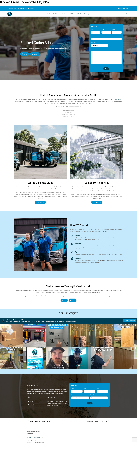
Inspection (77, 235)
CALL (25, 54)
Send (106, 68)
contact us (118, 99)
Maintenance (78, 243)
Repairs (77, 252)
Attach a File (93, 42)
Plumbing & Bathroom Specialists (34, 437)
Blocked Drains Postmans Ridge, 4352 (40, 421)
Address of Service (75, 394)
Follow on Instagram (130, 320)
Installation (78, 258)
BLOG (71, 14)
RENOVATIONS (63, 14)
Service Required (94, 35)
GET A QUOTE (39, 202)
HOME (48, 14)
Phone (113, 29)
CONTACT (78, 14)
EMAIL (35, 54)
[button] (11, 335)
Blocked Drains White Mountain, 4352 (97, 421)
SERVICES (55, 14)
